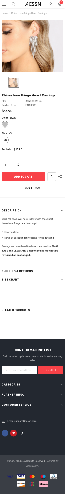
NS (5, 140)
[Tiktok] (22, 433)
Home (5, 13)
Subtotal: (7, 149)
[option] (32, 46)
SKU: (4, 101)
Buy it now (32, 187)
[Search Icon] (17, 4)
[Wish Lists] (52, 176)
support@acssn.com (25, 421)
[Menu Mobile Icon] (4, 4)
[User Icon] (50, 4)
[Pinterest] (13, 433)
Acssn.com (32, 466)
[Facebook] (5, 433)
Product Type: (9, 105)
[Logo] (33, 4)
